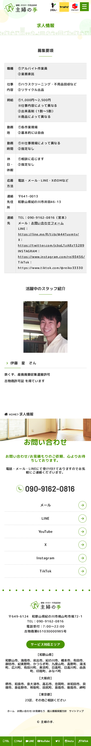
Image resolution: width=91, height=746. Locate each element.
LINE (45, 518)
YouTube (45, 531)
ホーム (11, 711)
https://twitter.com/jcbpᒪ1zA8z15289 (51, 245)
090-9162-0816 (50, 488)
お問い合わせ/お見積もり (31, 711)
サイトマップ (76, 711)
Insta (71, 741)
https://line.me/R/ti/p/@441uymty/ (48, 234)
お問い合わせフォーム (47, 223)
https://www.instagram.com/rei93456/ (51, 257)
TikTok (45, 571)
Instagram (45, 557)
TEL (7, 741)
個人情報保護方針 (57, 711)
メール (45, 505)
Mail (19, 741)
